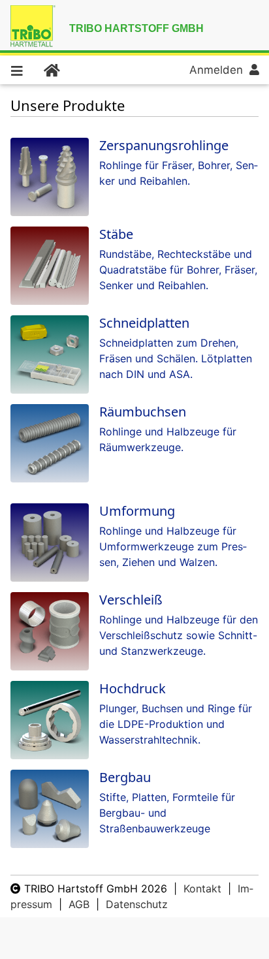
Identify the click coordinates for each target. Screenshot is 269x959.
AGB (79, 904)
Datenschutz (137, 904)
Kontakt (202, 888)
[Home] (51, 69)
